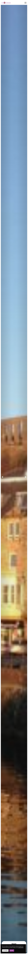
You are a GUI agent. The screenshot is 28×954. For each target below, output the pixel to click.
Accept (11, 950)
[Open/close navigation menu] (25, 3)
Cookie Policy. (21, 947)
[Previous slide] (2, 477)
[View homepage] (6, 3)
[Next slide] (25, 477)
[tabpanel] (14, 477)
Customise (5, 950)
